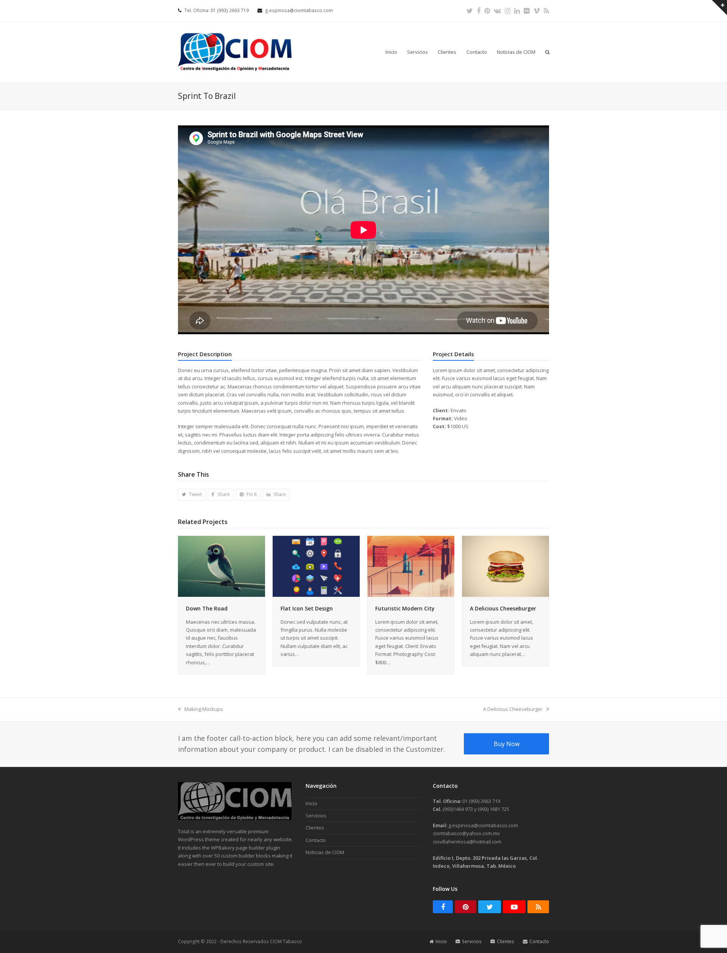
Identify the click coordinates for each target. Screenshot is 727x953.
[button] (547, 52)
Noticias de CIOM (325, 852)
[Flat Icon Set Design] (316, 565)
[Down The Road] (221, 565)
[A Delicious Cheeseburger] (505, 565)
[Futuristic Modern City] (410, 565)
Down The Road (207, 608)
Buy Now (507, 744)
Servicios (316, 815)
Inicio (311, 803)
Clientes (315, 827)
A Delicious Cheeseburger (503, 608)
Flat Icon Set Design (307, 608)
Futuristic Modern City (405, 608)
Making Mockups (203, 709)
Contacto (316, 840)
